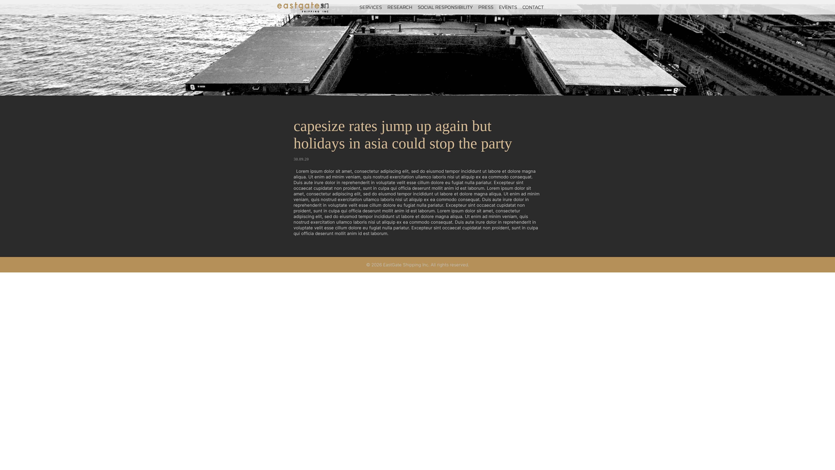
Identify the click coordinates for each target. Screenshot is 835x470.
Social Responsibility (445, 7)
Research (399, 7)
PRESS (485, 7)
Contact (533, 7)
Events (508, 7)
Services (370, 7)
